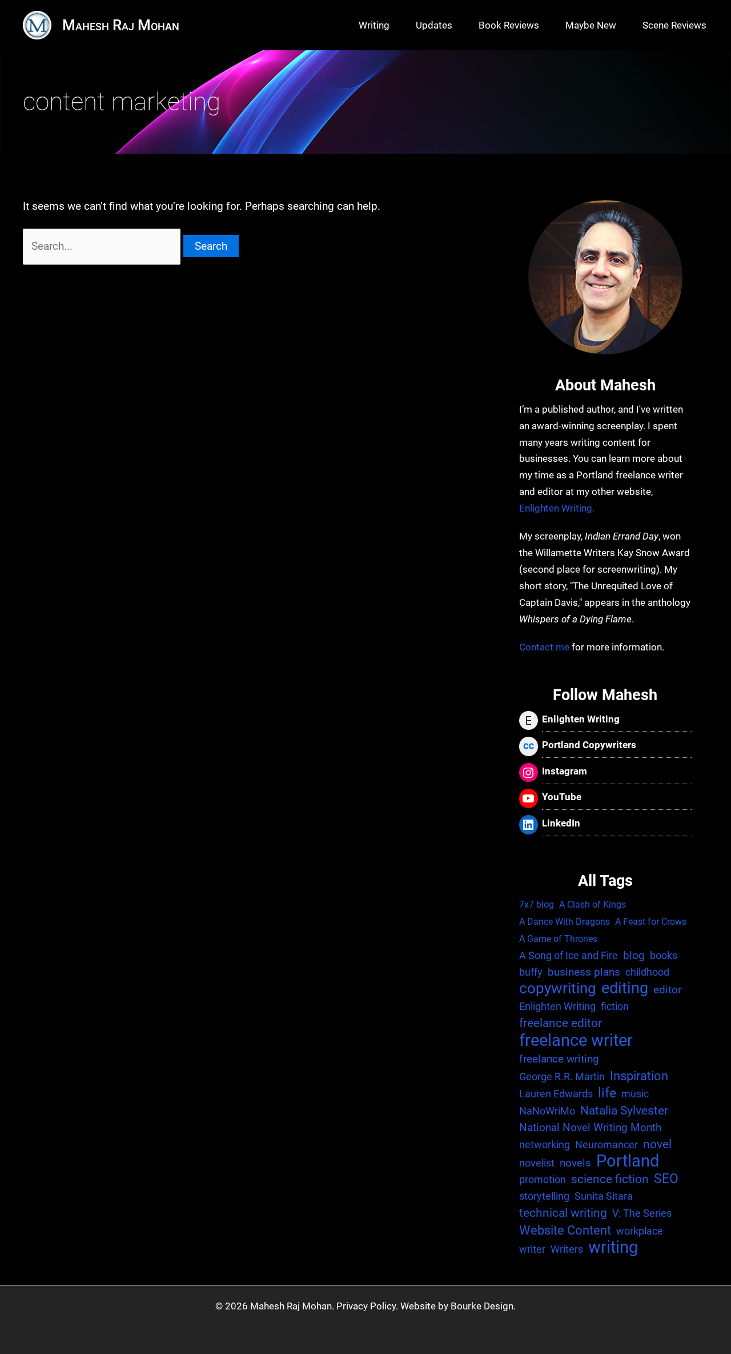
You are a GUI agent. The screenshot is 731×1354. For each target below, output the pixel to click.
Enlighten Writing (557, 1006)
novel (657, 1144)
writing (613, 1248)
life (607, 1093)
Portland (627, 1161)
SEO (666, 1179)
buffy (531, 972)
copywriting (557, 988)
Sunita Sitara (604, 1196)
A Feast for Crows (650, 921)
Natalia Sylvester (624, 1110)
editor (667, 989)
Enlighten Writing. (557, 508)
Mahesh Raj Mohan (120, 25)
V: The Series (642, 1213)
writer (532, 1249)
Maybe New (590, 25)
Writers (567, 1249)
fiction (615, 1006)
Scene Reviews (674, 25)
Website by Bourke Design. (458, 1306)
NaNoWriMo (547, 1111)
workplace (639, 1231)
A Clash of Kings (592, 904)
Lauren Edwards (556, 1094)
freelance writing (559, 1058)
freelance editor (560, 1023)
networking (544, 1145)
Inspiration (639, 1075)
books (663, 955)
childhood (647, 972)
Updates (434, 25)
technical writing (563, 1213)
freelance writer (576, 1040)
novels (575, 1162)
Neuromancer (606, 1145)
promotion (542, 1179)
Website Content (565, 1230)
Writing (374, 25)
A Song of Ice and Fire (568, 955)
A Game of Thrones (558, 938)
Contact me (544, 647)
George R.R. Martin (562, 1077)
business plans (584, 971)
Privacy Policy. (367, 1306)
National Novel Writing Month (590, 1127)
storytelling (544, 1196)
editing (624, 988)
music (635, 1094)
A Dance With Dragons (564, 921)
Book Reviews (509, 25)
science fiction (610, 1179)
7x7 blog (536, 904)
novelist (537, 1163)
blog (634, 955)
